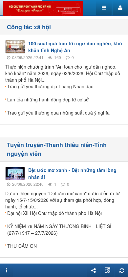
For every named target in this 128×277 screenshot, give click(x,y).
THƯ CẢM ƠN (22, 246)
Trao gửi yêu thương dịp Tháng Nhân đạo (50, 86)
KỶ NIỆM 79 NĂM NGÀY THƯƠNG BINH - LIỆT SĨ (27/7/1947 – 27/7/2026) (59, 229)
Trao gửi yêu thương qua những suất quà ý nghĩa (58, 112)
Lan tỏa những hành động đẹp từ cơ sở (48, 99)
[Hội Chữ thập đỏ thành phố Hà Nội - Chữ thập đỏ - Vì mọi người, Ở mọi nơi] (43, 8)
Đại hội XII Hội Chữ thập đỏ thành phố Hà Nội (54, 213)
